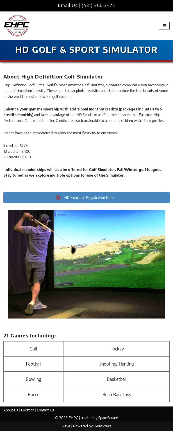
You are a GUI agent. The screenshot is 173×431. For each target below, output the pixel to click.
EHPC (73, 417)
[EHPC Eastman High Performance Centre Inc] (16, 26)
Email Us (68, 5)
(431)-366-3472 (98, 5)
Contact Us (45, 410)
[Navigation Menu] (164, 25)
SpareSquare (108, 417)
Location (27, 410)
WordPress (102, 426)
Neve (66, 426)
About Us (10, 410)
